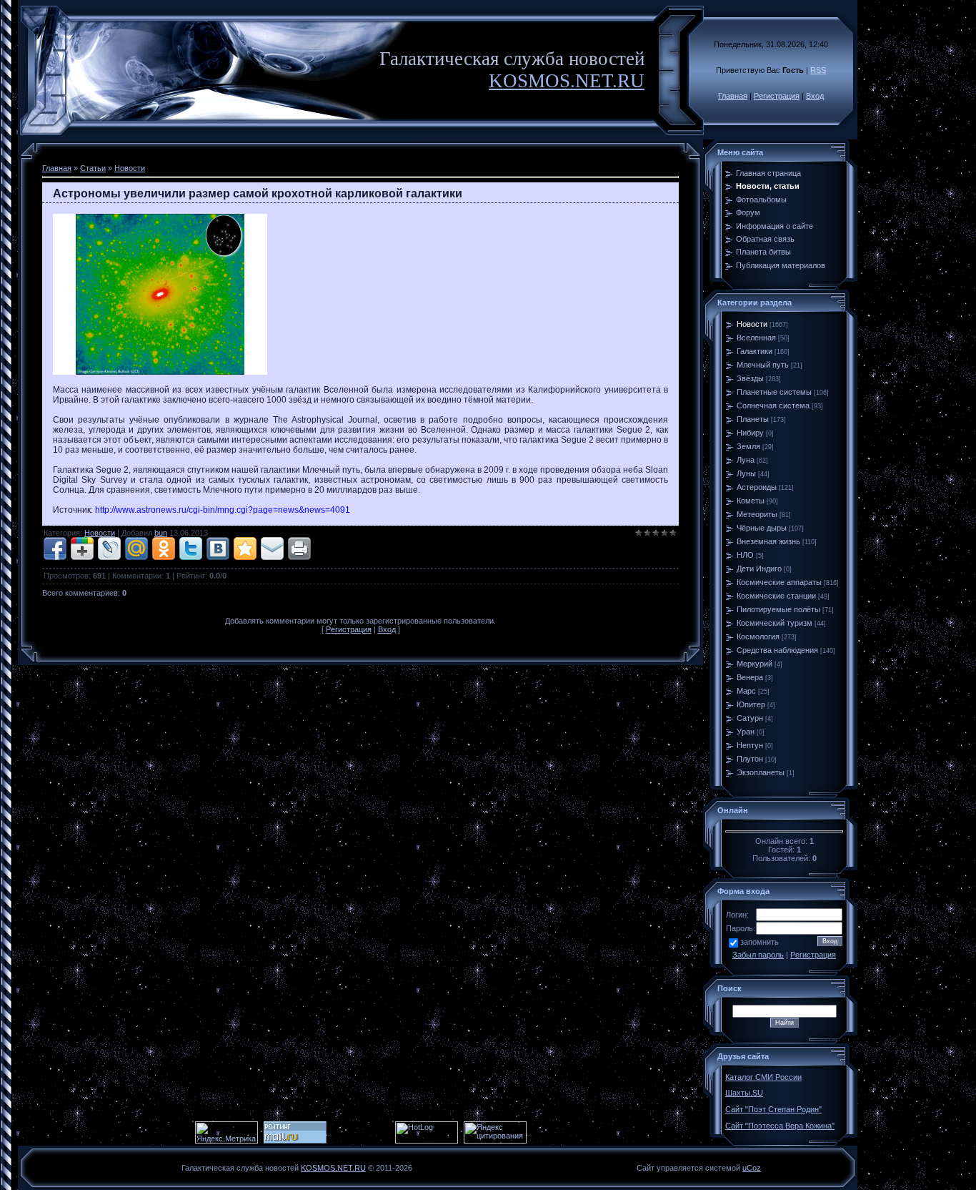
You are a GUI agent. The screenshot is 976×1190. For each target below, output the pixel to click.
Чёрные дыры (762, 527)
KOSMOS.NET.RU (566, 81)
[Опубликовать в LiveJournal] (109, 548)
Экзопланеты (761, 772)
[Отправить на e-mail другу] (272, 548)
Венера (750, 677)
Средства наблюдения (777, 650)
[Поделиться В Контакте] (217, 548)
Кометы (751, 500)
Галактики (754, 351)
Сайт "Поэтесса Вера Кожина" (780, 1125)
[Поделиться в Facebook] (55, 548)
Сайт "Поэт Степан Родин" (773, 1109)
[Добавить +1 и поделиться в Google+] (82, 548)
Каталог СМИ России (763, 1077)
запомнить (759, 942)
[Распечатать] (299, 548)
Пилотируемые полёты (778, 609)
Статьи (93, 168)
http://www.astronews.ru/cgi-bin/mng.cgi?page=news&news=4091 (222, 510)
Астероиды (757, 487)
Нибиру (750, 432)
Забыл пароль (758, 954)
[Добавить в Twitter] (190, 548)
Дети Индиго (759, 568)
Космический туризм (774, 623)
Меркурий (754, 663)
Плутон (750, 758)
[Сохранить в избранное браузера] (245, 548)
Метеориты (757, 514)
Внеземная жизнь (768, 541)
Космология (758, 636)
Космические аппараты (779, 582)
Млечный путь (763, 364)
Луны (746, 473)
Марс (746, 691)
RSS (818, 70)
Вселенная (756, 337)
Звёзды (750, 378)
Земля (748, 446)
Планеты (753, 419)
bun (160, 532)
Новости (129, 168)
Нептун (750, 745)
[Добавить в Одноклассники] (163, 548)
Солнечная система (773, 405)
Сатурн (750, 718)
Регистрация (777, 96)
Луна (746, 460)
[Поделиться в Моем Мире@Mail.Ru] (136, 548)
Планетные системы (774, 392)
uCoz (751, 1168)
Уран (746, 731)
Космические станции (776, 595)
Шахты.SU (744, 1092)
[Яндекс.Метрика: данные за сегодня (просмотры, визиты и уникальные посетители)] (226, 1132)
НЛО (745, 555)
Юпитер (751, 704)
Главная (732, 96)
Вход (815, 96)
